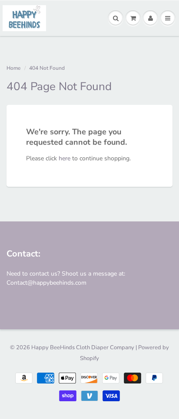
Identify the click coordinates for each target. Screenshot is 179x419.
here (64, 158)
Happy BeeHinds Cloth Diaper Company (82, 347)
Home (13, 68)
